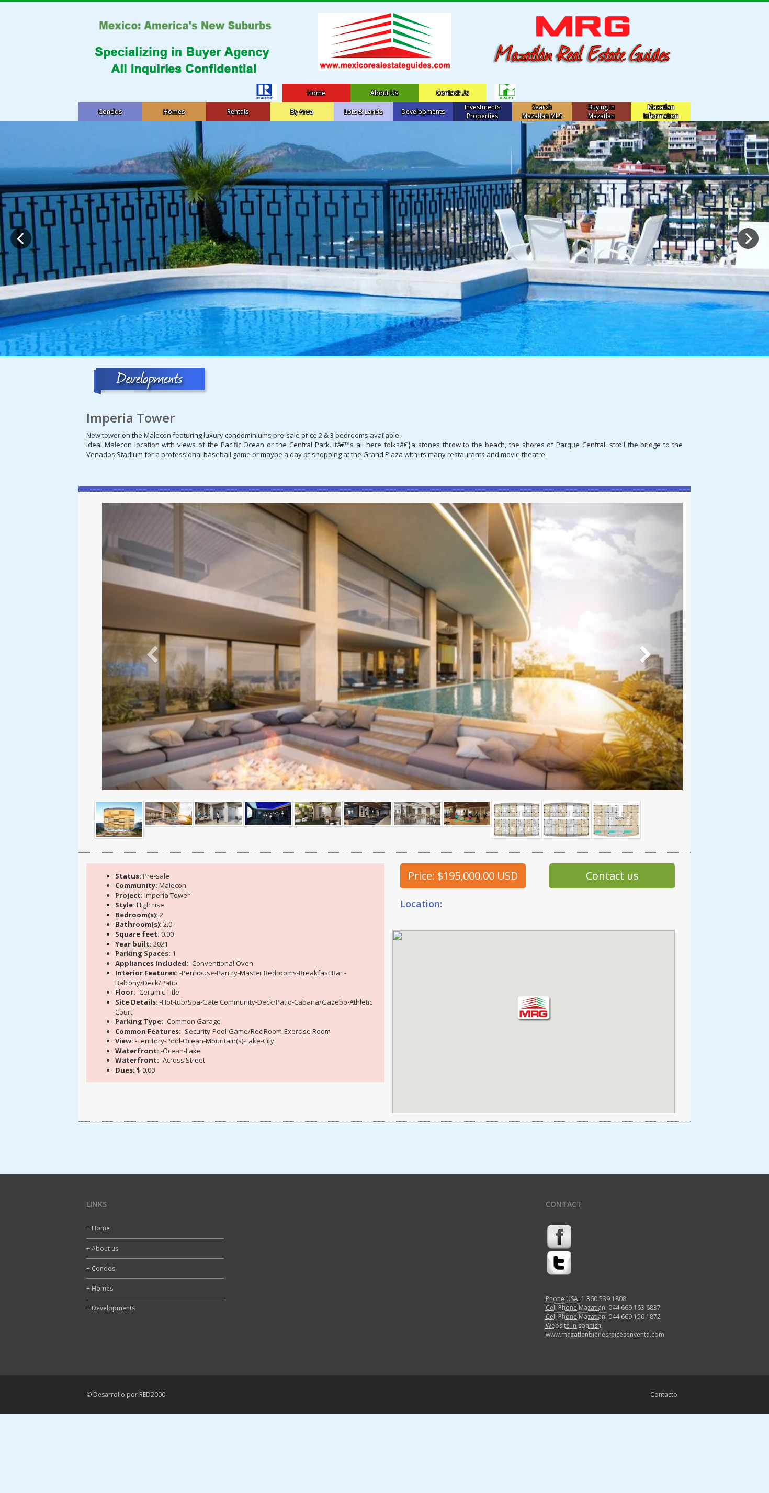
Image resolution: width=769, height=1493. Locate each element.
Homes (174, 111)
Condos (110, 111)
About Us (384, 92)
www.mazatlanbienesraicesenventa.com (605, 1334)
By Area (301, 111)
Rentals (237, 111)
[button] (145, 646)
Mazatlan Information (660, 111)
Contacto (663, 1394)
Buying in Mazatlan (601, 111)
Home (316, 92)
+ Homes (99, 1288)
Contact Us (452, 92)
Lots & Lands (363, 111)
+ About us (102, 1248)
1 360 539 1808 (603, 1298)
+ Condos (100, 1268)
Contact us (612, 876)
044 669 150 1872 (634, 1316)
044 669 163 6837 (634, 1307)
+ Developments (110, 1308)
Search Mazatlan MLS (542, 111)
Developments (423, 111)
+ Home (98, 1228)
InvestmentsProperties (482, 111)
